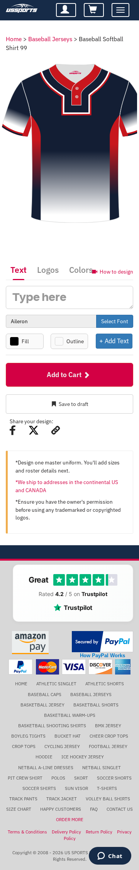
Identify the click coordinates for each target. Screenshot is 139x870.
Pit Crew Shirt (25, 778)
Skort (81, 778)
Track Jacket (61, 799)
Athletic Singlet (56, 683)
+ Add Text (114, 340)
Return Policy (99, 832)
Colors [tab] (81, 269)
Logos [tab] (48, 269)
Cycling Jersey (62, 746)
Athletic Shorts (104, 683)
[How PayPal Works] (102, 641)
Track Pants (23, 799)
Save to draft (73, 404)
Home (14, 39)
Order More (69, 819)
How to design (116, 271)
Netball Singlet (101, 767)
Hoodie (44, 757)
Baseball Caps (44, 694)
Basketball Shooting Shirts (52, 725)
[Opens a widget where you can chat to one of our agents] (109, 856)
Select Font (114, 321)
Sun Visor (76, 788)
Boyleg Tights (28, 736)
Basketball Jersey (42, 705)
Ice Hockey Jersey (82, 757)
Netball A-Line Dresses (45, 767)
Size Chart (18, 809)
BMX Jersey (108, 725)
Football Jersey (108, 746)
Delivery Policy (66, 832)
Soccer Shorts (114, 778)
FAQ (94, 809)
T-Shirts (107, 788)
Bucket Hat (67, 736)
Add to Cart (65, 374)
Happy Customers (60, 809)
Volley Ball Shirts (108, 799)
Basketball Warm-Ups (69, 715)
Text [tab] (18, 269)
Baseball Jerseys (50, 39)
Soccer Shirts (39, 788)
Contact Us (120, 809)
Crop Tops (24, 746)
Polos (58, 778)
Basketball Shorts (96, 705)
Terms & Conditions (27, 832)
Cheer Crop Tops (109, 736)
